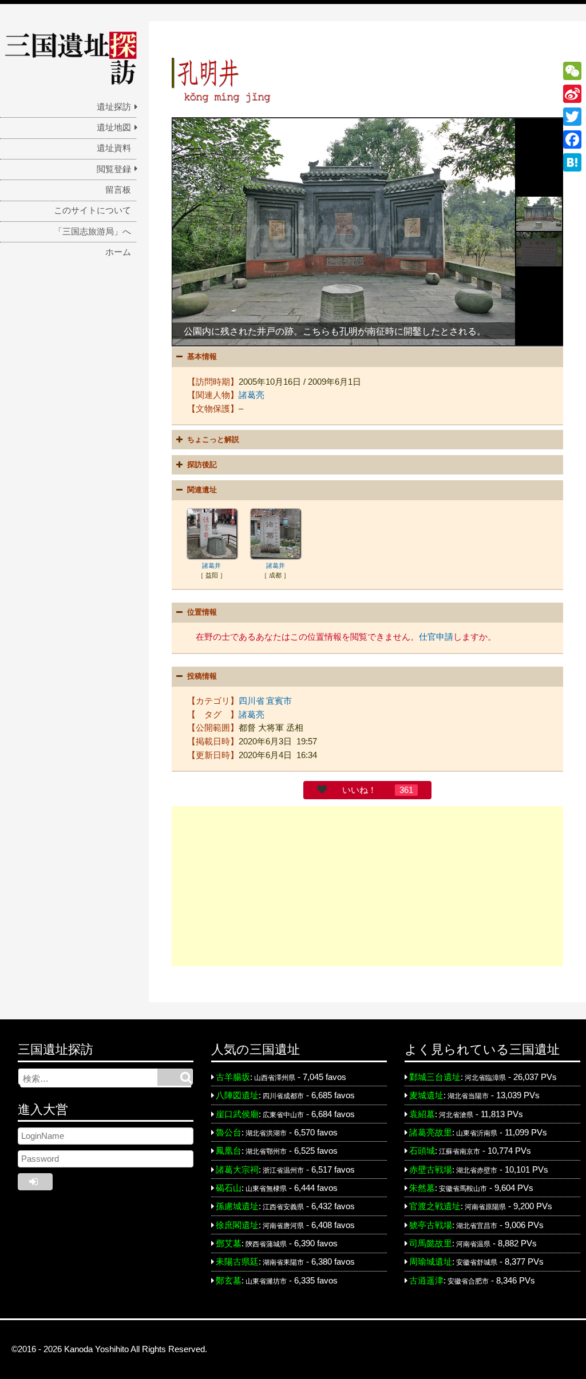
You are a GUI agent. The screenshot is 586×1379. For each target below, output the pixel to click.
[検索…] (174, 1077)
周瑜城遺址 (430, 1261)
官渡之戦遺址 (435, 1206)
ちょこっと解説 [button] (213, 439)
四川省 (251, 701)
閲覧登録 (114, 169)
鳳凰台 (228, 1150)
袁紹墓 (422, 1114)
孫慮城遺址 (237, 1206)
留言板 (118, 189)
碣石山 (228, 1188)
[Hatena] (572, 162)
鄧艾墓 (228, 1243)
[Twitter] (572, 116)
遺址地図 (114, 127)
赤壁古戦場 (430, 1169)
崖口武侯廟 (237, 1114)
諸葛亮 (251, 395)
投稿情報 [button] (202, 676)
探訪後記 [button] (202, 464)
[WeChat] (572, 70)
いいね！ (359, 790)
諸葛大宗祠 (237, 1169)
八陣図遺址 (237, 1095)
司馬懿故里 (430, 1243)
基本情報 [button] (202, 356)
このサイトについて (92, 210)
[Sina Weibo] (572, 93)
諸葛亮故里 (430, 1132)
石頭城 (422, 1150)
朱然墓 (422, 1188)
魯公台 (228, 1132)
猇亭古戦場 (430, 1225)
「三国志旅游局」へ (92, 231)
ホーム (118, 252)
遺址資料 (114, 148)
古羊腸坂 (233, 1077)
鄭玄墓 (228, 1280)
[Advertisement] (367, 886)
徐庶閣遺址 (237, 1225)
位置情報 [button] (202, 612)
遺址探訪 (114, 106)
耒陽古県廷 (237, 1261)
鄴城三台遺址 (435, 1077)
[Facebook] (572, 139)
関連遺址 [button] (202, 489)
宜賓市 (279, 701)
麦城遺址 (426, 1095)
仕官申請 (436, 636)
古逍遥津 (426, 1280)
